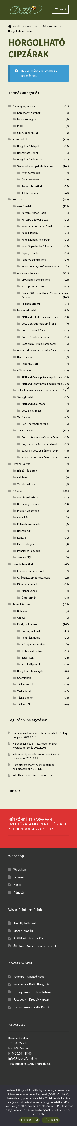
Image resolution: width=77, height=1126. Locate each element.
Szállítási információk (28, 938)
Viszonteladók (23, 931)
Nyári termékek (31, 173)
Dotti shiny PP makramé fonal (39, 344)
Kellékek (22, 477)
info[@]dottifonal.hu (22, 1058)
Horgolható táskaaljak (30, 671)
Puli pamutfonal (31, 303)
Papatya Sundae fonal (34, 259)
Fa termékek (20, 139)
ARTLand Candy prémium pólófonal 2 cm (45, 384)
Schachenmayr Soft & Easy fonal (40, 266)
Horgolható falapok (28, 146)
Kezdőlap (18, 26)
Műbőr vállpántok (32, 651)
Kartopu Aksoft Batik (34, 213)
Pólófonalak (24, 370)
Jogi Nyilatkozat (24, 923)
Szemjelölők (24, 557)
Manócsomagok (26, 119)
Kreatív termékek (23, 564)
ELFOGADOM (29, 1120)
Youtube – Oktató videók (29, 976)
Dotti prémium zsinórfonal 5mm (40, 437)
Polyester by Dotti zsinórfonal (39, 444)
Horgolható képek (27, 153)
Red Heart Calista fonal (35, 424)
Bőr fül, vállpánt (31, 631)
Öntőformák (29, 597)
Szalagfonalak (25, 397)
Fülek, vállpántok (27, 624)
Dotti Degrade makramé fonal (39, 323)
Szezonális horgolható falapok (35, 166)
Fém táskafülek (31, 637)
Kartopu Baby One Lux (35, 219)
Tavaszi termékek (32, 186)
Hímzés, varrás (21, 464)
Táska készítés (50, 26)
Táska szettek (25, 684)
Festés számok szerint (30, 571)
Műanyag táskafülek (33, 644)
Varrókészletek (26, 484)
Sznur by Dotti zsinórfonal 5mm (40, 457)
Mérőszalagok (25, 544)
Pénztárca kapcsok (28, 551)
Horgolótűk (24, 531)
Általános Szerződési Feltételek (35, 946)
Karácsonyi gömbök (29, 113)
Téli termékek (30, 193)
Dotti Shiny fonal (31, 410)
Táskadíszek (24, 691)
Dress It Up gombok (28, 510)
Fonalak (17, 199)
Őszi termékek (30, 179)
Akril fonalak (24, 206)
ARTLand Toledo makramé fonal (40, 317)
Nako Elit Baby (30, 233)
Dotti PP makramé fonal (35, 337)
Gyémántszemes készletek (33, 577)
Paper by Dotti (30, 364)
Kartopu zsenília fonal (34, 286)
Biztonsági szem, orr (29, 504)
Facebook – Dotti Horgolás (31, 984)
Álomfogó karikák (27, 497)
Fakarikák (22, 517)
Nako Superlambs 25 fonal (37, 246)
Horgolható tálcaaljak (29, 159)
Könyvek (22, 537)
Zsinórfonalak (25, 430)
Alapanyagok (29, 591)
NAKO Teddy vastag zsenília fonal (36, 350)
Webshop (32, 26)
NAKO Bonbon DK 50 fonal (37, 226)
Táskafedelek (25, 697)
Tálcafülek (28, 657)
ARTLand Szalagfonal (34, 404)
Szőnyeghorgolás (27, 132)
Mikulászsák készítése (26, 775)
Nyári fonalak (24, 357)
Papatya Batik (30, 253)
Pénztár (18, 892)
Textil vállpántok (31, 664)
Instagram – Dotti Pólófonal (32, 992)
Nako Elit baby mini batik (36, 239)
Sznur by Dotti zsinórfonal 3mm (40, 450)
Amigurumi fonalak (28, 273)
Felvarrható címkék (28, 524)
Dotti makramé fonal (34, 330)
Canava (21, 617)
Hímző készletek (27, 470)
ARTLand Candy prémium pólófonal (42, 377)
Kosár (17, 885)
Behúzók (22, 611)
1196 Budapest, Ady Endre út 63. (29, 1064)
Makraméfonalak (27, 310)
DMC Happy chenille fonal (36, 279)
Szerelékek (24, 678)
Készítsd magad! (27, 584)
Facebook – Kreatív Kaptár (31, 999)
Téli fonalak (23, 417)
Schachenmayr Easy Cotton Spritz (37, 390)
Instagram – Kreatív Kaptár (32, 1007)
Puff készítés (25, 126)
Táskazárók (24, 704)
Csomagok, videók (24, 106)
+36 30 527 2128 (18, 1043)
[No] (72, 1106)
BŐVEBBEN (51, 1120)
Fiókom (18, 877)
